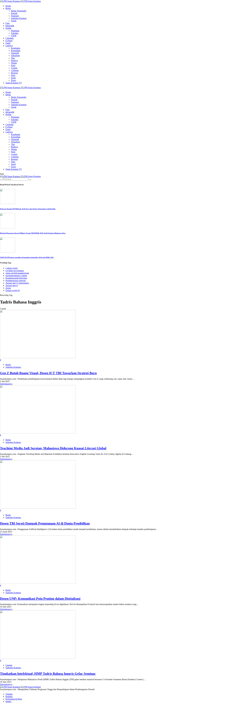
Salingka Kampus (18, 18)
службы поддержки (15, 270)
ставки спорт (12, 268)
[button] (2, 174)
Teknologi (15, 55)
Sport (13, 78)
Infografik (10, 26)
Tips (13, 58)
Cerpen (14, 68)
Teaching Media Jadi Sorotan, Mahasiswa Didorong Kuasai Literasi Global (53, 448)
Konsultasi (15, 50)
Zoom (8, 288)
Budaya (14, 60)
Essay (13, 80)
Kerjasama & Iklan (14, 699)
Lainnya (9, 45)
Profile (8, 28)
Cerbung (15, 70)
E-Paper (9, 40)
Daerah (14, 13)
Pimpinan (15, 31)
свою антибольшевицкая (17, 273)
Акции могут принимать (17, 283)
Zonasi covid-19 (13, 290)
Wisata (14, 63)
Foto (8, 23)
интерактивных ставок (16, 275)
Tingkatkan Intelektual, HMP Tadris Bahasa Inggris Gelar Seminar (48, 673)
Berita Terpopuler (18, 11)
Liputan (9, 665)
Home (8, 6)
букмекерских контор (16, 280)
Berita (8, 8)
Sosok (13, 21)
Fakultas (14, 33)
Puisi (13, 65)
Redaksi (9, 696)
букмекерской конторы (16, 278)
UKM (13, 35)
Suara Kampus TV (14, 83)
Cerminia (9, 38)
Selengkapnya (6, 384)
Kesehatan (15, 48)
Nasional (15, 16)
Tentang (9, 694)
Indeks (8, 701)
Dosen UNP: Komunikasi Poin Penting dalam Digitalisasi (40, 598)
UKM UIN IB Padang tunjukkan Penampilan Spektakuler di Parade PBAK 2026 (27, 257)
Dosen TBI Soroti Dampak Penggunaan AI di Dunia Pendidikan (45, 523)
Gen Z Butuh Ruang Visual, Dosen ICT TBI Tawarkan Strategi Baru (48, 373)
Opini (8, 43)
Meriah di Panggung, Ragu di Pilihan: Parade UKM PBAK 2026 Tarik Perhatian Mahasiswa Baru (33, 233)
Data (13, 75)
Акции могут (12, 285)
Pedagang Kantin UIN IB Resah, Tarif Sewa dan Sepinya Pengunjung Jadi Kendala (28, 209)
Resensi (14, 73)
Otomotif (15, 53)
